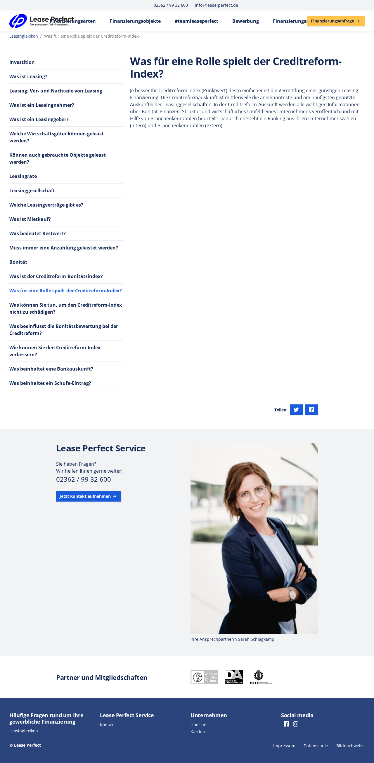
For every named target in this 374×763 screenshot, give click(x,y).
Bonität (18, 262)
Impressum (284, 745)
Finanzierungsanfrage (298, 21)
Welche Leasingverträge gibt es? (46, 205)
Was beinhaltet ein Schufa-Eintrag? (50, 383)
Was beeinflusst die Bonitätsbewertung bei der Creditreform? (63, 329)
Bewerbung (245, 21)
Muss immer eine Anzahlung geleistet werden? (63, 248)
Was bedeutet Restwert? (37, 233)
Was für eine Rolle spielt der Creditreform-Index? (65, 290)
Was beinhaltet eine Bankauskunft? (51, 369)
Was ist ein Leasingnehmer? (41, 105)
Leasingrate (23, 176)
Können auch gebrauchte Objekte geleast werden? (57, 158)
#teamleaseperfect (196, 21)
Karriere (199, 731)
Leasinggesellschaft (32, 190)
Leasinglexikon (23, 36)
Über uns (200, 724)
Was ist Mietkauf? (30, 219)
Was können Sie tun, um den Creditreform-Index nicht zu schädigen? (65, 308)
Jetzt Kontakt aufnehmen (86, 496)
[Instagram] (296, 724)
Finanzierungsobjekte (135, 21)
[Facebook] (311, 409)
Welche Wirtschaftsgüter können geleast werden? (56, 137)
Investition (22, 62)
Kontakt (107, 724)
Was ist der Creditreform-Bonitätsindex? (56, 276)
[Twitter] (296, 409)
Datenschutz (316, 745)
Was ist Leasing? (28, 76)
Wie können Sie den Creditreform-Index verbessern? (55, 351)
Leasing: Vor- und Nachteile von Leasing (55, 91)
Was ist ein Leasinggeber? (39, 119)
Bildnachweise (350, 745)
